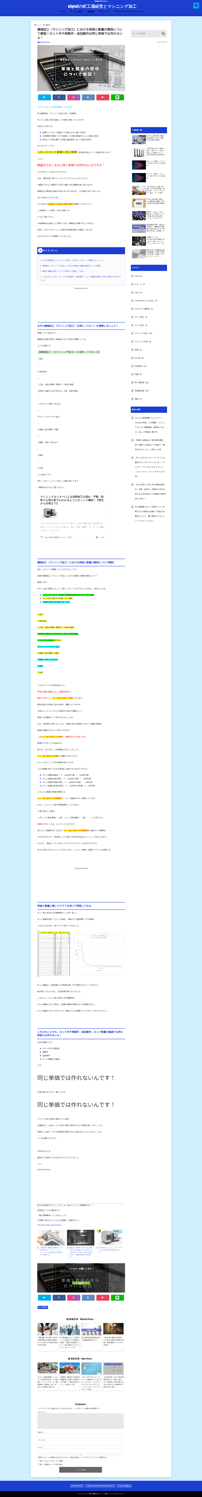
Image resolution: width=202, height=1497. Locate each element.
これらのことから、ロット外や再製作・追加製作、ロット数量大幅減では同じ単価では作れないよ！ (81, 278)
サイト (40, 1447)
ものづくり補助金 (142, 309)
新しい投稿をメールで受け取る (51, 1464)
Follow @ (81, 1275)
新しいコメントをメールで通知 (51, 1461)
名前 (40, 1432)
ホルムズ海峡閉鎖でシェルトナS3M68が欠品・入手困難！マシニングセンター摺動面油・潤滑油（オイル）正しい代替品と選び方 (48, 1382)
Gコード (138, 284)
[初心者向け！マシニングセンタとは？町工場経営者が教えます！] (110, 1237)
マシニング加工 (76, 12)
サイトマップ (104, 12)
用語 (137, 374)
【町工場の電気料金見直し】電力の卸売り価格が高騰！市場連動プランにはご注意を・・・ (113, 1341)
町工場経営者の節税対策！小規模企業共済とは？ (91, 1339)
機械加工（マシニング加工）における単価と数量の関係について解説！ (71, 266)
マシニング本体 (141, 342)
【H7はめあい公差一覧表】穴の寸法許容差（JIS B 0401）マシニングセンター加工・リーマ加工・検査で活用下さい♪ (155, 190)
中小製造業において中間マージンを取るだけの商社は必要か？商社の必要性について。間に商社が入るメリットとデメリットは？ (69, 1342)
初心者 (138, 358)
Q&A (137, 293)
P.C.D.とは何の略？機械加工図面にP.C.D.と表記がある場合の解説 (155, 138)
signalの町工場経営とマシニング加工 (102, 6)
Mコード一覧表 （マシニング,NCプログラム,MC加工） (155, 163)
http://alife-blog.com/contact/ (49, 1225)
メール (41, 1440)
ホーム (63, 12)
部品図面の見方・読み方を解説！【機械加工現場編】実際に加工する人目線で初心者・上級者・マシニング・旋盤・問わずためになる (155, 228)
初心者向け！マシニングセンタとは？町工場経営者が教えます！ (110, 1250)
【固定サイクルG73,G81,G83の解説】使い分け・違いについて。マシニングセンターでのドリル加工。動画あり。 (155, 241)
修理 (137, 350)
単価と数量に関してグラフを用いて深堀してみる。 (63, 271)
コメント (42, 1412)
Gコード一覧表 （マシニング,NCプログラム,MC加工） (155, 176)
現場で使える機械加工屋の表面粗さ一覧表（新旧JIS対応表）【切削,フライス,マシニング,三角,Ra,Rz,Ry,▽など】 (155, 253)
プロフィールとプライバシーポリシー (129, 12)
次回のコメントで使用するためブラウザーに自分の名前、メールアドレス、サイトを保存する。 (73, 1457)
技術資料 (90, 12)
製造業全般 (139, 391)
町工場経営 (42, 1307)
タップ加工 (139, 317)
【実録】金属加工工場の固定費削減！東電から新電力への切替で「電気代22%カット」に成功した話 (69, 1380)
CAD (137, 276)
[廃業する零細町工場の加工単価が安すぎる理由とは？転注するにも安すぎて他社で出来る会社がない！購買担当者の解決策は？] (80, 1237)
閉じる (54, 251)
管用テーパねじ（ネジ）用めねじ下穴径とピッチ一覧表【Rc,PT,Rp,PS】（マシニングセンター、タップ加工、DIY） (155, 215)
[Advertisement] (81, 305)
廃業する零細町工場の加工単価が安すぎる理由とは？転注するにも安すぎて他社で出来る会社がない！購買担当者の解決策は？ (80, 1252)
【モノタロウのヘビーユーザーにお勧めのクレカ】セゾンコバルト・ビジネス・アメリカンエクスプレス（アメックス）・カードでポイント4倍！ (91, 1383)
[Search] (163, 33)
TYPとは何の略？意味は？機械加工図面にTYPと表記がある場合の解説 (155, 201)
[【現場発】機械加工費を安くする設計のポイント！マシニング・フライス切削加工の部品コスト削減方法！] (51, 1237)
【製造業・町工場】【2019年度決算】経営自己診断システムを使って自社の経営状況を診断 (48, 1341)
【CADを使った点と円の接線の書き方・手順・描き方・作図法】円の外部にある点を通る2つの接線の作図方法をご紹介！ (113, 1382)
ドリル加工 (139, 325)
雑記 (137, 399)
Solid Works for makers (144, 301)
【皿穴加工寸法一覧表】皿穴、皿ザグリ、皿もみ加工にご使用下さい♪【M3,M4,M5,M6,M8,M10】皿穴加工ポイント (155, 152)
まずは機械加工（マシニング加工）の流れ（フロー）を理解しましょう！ (72, 260)
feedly (82, 1283)
